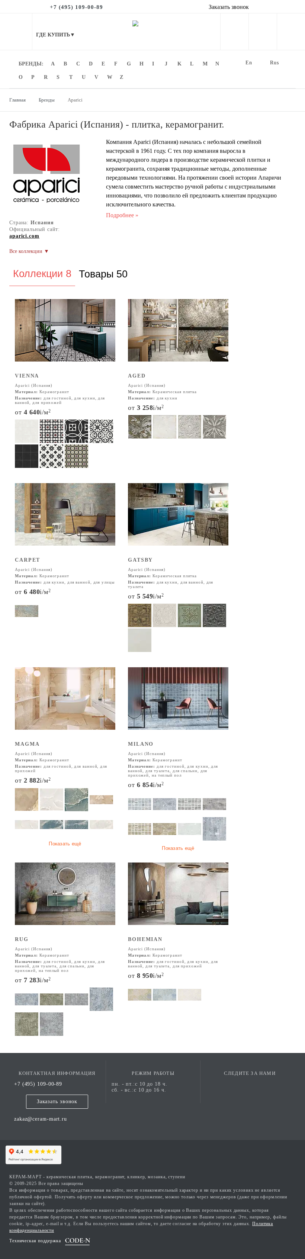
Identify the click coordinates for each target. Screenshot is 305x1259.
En (248, 62)
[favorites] (263, 33)
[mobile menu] (16, 31)
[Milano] (178, 703)
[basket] (291, 33)
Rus (274, 62)
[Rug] (65, 899)
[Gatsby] (178, 519)
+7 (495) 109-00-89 (38, 1084)
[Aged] (178, 335)
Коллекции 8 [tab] (42, 273)
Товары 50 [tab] (103, 274)
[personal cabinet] (234, 33)
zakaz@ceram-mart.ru (40, 1119)
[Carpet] (65, 519)
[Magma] (65, 703)
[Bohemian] (178, 899)
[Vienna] (65, 335)
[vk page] (249, 1084)
